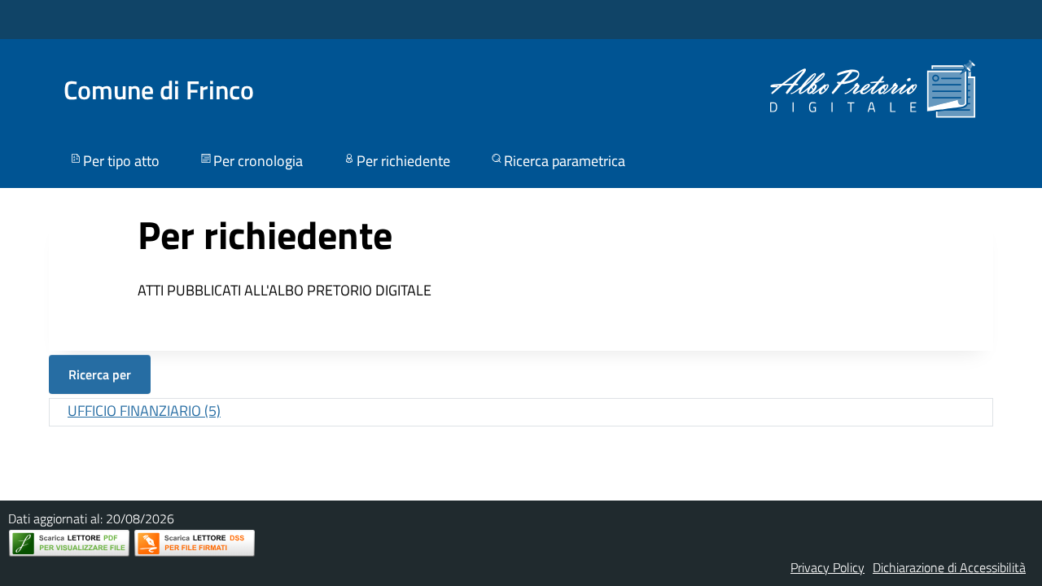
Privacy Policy (827, 567)
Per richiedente (403, 161)
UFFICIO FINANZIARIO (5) (144, 411)
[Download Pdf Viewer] (69, 543)
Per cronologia (258, 161)
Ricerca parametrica (564, 161)
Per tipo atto (121, 161)
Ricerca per (99, 374)
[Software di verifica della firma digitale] (195, 543)
